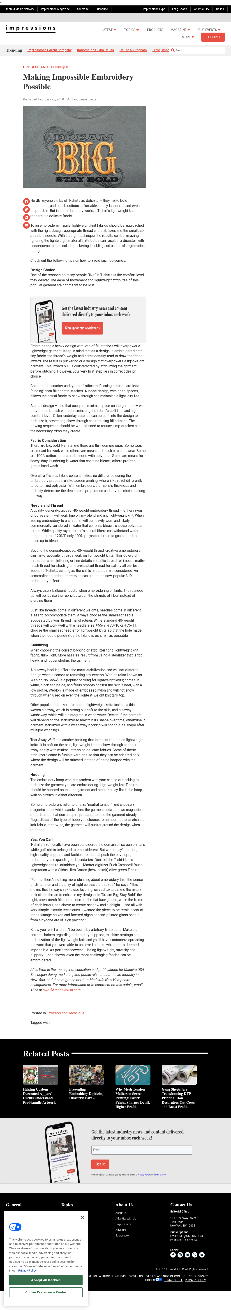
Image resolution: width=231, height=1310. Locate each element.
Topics (129, 29)
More (186, 37)
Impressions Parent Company (50, 50)
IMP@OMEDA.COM (191, 1236)
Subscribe (102, 9)
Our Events (207, 29)
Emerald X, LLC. (175, 1269)
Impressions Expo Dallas (95, 50)
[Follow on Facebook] (173, 1255)
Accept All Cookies (46, 1280)
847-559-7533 (188, 1239)
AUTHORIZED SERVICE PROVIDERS (121, 1276)
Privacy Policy (27, 1270)
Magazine (179, 29)
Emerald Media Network (19, 9)
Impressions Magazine (55, 9)
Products (155, 29)
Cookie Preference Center (46, 1292)
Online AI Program (133, 50)
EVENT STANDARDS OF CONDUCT (166, 1276)
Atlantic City (201, 9)
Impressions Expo (154, 9)
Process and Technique (46, 67)
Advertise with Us (126, 1218)
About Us (121, 1213)
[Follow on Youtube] (202, 1255)
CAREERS (91, 1276)
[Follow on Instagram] (180, 1255)
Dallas (220, 9)
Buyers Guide (123, 1224)
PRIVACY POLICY (195, 1280)
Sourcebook (122, 1235)
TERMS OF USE (173, 1280)
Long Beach (179, 9)
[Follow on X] (194, 1255)
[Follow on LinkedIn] (187, 1255)
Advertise (83, 9)
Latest (107, 29)
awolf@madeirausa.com (62, 990)
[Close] (83, 1217)
